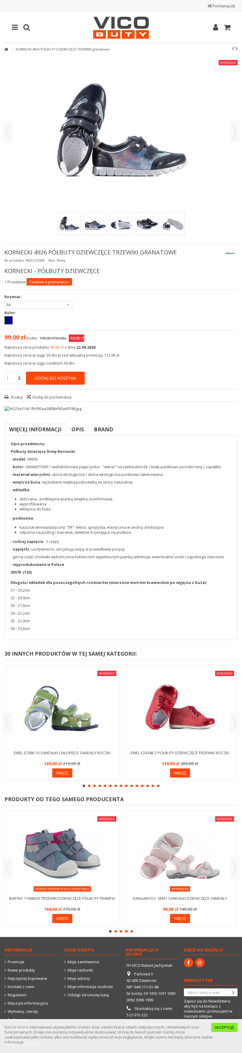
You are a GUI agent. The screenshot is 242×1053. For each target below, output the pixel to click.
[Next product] (237, 48)
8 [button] (121, 786)
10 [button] (131, 786)
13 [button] (147, 786)
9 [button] (126, 786)
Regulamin (17, 995)
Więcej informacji (35, 429)
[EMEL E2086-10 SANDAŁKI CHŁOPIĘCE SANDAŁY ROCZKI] (62, 708)
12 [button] (142, 786)
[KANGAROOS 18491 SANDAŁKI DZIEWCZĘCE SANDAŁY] (180, 853)
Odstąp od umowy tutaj (88, 995)
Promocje (16, 961)
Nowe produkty (21, 970)
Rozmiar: (13, 296)
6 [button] (110, 786)
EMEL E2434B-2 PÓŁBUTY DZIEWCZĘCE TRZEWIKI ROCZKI (180, 752)
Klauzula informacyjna (28, 1003)
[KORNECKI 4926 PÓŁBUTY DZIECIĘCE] (69, 224)
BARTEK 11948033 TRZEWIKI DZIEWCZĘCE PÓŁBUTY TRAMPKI (62, 898)
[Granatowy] (8, 320)
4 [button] (100, 786)
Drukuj (16, 397)
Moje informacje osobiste (90, 986)
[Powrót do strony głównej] (6, 49)
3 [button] (94, 786)
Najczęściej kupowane (27, 978)
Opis (77, 429)
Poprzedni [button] (7, 131)
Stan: (52, 260)
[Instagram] (200, 962)
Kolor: (10, 312)
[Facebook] (188, 962)
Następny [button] (234, 131)
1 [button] (84, 786)
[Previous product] (233, 48)
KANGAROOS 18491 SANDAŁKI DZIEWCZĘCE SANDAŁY (180, 898)
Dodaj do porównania (51, 397)
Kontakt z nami (21, 986)
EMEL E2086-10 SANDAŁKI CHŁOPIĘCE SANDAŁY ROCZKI (62, 752)
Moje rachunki (80, 970)
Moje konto (79, 950)
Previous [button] (7, 722)
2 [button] (89, 786)
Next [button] (234, 722)
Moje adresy (79, 978)
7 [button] (116, 786)
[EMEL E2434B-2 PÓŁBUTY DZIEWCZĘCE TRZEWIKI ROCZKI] (180, 708)
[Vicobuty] (121, 27)
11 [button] (137, 786)
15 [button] (158, 786)
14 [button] (153, 786)
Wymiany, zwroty (23, 1011)
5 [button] (105, 786)
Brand (103, 429)
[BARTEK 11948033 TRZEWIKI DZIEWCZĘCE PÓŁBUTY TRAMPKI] (62, 853)
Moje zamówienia (83, 961)
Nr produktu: (14, 260)
